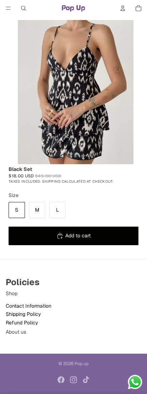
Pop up (81, 364)
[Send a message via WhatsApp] (135, 382)
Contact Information (28, 306)
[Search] (23, 8)
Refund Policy (22, 322)
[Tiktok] (86, 379)
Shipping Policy (23, 314)
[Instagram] (73, 379)
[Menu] (8, 8)
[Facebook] (61, 379)
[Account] (123, 8)
